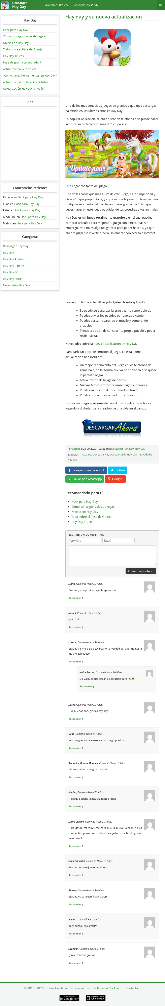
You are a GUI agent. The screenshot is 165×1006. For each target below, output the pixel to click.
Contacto (161, 5)
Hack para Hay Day (15, 30)
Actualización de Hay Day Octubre (26, 82)
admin (76, 448)
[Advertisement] (30, 145)
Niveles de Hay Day (16, 43)
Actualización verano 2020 (20, 69)
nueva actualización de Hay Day (115, 344)
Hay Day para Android (85, 5)
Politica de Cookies (107, 988)
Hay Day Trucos (13, 56)
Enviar (87, 479)
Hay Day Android (14, 259)
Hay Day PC (10, 272)
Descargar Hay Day (56, 5)
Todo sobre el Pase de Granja (22, 49)
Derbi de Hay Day (126, 454)
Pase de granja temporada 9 (22, 62)
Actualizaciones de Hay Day (98, 454)
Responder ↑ (75, 598)
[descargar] (112, 439)
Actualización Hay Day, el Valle (23, 88)
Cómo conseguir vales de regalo (24, 36)
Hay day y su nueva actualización (103, 16)
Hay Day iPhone (13, 266)
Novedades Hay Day (16, 285)
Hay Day (8, 253)
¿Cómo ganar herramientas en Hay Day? (30, 75)
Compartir (88, 470)
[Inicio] (19, 8)
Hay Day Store (12, 279)
